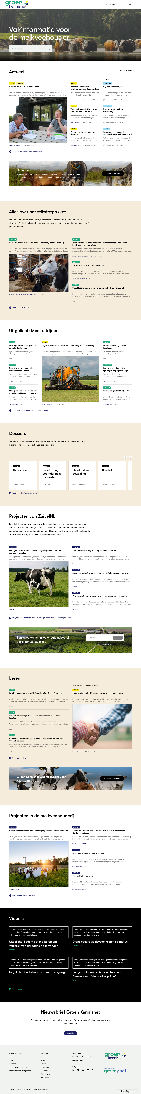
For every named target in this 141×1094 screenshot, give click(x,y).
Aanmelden (70, 1033)
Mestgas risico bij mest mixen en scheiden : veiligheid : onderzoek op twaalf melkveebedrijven (23, 393)
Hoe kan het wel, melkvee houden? (24, 86)
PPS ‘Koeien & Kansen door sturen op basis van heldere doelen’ (99, 596)
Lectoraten (45, 1071)
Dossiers (44, 1064)
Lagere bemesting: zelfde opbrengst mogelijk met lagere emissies (116, 370)
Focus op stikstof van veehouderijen (88, 265)
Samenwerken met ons (18, 1067)
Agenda (44, 1060)
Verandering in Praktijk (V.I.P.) (116, 391)
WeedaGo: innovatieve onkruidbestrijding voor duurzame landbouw (38, 830)
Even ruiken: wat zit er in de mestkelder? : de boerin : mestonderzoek (21, 370)
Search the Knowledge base (20, 1071)
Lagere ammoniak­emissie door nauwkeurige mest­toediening (68, 345)
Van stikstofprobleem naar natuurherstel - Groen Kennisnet (98, 288)
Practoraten (45, 1074)
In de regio (45, 1067)
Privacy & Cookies (15, 1089)
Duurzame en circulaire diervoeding (113, 110)
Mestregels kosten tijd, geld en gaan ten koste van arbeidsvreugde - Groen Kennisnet (22, 349)
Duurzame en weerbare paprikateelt (88, 853)
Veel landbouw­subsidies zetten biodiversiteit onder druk (83, 110)
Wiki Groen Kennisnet (80, 1057)
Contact (12, 1064)
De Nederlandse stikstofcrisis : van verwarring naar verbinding (36, 243)
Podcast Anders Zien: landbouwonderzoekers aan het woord (84, 89)
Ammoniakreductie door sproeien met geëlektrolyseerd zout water (101, 573)
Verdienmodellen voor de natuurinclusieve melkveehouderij (117, 133)
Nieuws (43, 1057)
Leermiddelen (77, 1060)
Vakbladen (45, 1078)
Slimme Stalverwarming (82, 876)
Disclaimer (27, 1089)
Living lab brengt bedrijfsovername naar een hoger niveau (97, 693)
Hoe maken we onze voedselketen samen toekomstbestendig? (116, 116)
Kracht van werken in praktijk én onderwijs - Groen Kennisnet (35, 693)
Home (11, 1057)
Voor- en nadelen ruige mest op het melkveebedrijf (94, 550)
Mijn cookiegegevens (41, 1089)
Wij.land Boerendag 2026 (114, 86)
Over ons (12, 1060)
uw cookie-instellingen (46, 932)
